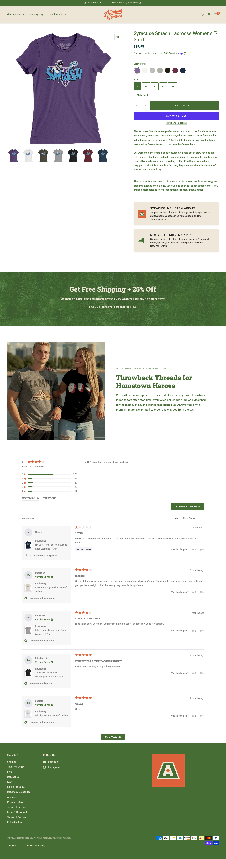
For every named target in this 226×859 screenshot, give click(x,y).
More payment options (176, 123)
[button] (49, 474)
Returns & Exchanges (19, 791)
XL (163, 86)
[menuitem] (17, 15)
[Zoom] (117, 37)
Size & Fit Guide (16, 786)
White (144, 70)
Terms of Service (16, 807)
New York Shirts (158, 246)
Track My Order (15, 766)
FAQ (9, 781)
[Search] (202, 14)
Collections (56, 14)
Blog (9, 771)
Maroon (175, 70)
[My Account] (209, 14)
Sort (176, 518)
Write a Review (190, 507)
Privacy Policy (15, 802)
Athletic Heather (160, 70)
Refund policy (14, 822)
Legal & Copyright (17, 812)
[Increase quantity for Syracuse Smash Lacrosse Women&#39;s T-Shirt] (145, 105)
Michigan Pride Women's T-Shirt (51, 715)
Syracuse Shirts (158, 219)
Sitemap (11, 761)
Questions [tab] (49, 499)
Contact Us (13, 776)
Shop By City (36, 14)
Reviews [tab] (30, 499)
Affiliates (12, 797)
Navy (182, 70)
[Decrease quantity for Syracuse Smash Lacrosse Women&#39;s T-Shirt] (136, 105)
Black (167, 70)
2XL (172, 86)
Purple (137, 70)
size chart (181, 185)
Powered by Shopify (61, 838)
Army (152, 70)
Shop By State (14, 14)
